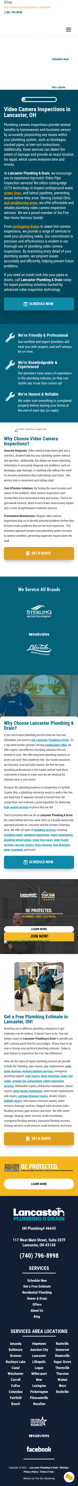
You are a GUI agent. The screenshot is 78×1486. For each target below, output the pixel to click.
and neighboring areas (20, 203)
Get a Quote (41, 553)
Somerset (62, 1350)
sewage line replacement (27, 1081)
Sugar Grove (62, 1362)
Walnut (62, 1380)
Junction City (39, 1350)
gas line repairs (24, 845)
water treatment (13, 849)
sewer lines (12, 193)
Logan (39, 1368)
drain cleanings (50, 1076)
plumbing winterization (17, 840)
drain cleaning (43, 845)
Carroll (15, 1380)
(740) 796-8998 (13, 12)
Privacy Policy (31, 1471)
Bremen (15, 1356)
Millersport (39, 1373)
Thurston (62, 1373)
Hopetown (39, 1344)
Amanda (15, 1344)
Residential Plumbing (37, 1292)
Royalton (39, 1404)
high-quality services (16, 807)
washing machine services (37, 1071)
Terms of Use (47, 1471)
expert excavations (62, 835)
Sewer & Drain (37, 1298)
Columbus (16, 1392)
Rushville (62, 1344)
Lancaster (39, 1356)
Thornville (62, 1368)
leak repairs (32, 1076)
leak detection (61, 845)
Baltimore (15, 1350)
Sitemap (64, 1467)
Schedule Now (41, 303)
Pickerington (39, 1392)
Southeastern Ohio (56, 745)
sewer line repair (42, 840)
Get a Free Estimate (37, 1286)
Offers (37, 1304)
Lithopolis (39, 1362)
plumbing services (45, 830)
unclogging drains (26, 226)
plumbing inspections (36, 835)
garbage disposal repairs (33, 1096)
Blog (37, 1316)
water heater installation (27, 1091)
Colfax (15, 1386)
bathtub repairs (13, 1100)
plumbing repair (13, 835)
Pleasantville (39, 1398)
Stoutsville (62, 1356)
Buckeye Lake (15, 1362)
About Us (37, 1310)
